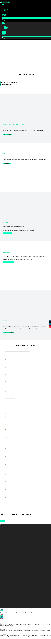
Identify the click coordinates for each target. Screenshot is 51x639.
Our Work (4, 6)
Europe (5, 10)
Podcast (3, 16)
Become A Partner (5, 36)
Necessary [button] (1, 626)
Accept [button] (36, 612)
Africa (5, 8)
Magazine (4, 15)
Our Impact (4, 31)
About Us (3, 5)
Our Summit (4, 14)
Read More (38, 612)
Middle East (6, 9)
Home (3, 4)
